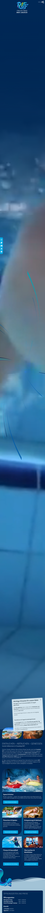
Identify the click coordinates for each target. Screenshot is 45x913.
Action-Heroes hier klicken (11, 802)
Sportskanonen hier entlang (11, 864)
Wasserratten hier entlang (10, 832)
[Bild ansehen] (12, 733)
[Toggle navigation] (42, 2)
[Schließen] (40, 700)
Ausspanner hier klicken (31, 864)
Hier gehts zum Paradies (31, 832)
